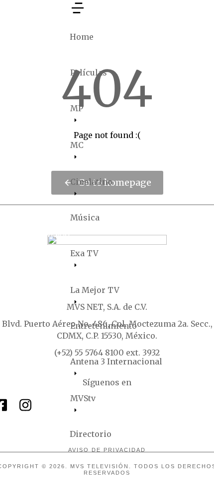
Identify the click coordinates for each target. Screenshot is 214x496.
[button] (78, 13)
